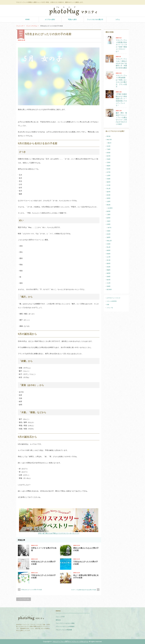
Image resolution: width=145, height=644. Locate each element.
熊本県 (108, 279)
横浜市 (109, 143)
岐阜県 (108, 217)
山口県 (108, 257)
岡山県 (108, 247)
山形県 (108, 175)
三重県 (108, 214)
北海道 (108, 162)
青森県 (108, 165)
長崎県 (108, 276)
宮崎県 (108, 286)
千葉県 (108, 149)
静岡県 (108, 211)
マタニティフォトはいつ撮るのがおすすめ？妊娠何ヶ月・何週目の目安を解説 (121, 63)
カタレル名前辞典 (112, 301)
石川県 (108, 185)
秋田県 (108, 169)
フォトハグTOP (60, 616)
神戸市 (109, 227)
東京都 (108, 136)
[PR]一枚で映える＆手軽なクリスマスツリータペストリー (58, 533)
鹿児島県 (109, 289)
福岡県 (108, 273)
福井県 (108, 191)
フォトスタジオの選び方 (95, 19)
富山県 (108, 188)
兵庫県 (108, 224)
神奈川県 (109, 139)
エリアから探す (50, 19)
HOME (27, 19)
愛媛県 (108, 270)
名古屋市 (110, 208)
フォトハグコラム (31, 26)
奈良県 (108, 234)
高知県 (108, 266)
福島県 (108, 182)
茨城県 (108, 159)
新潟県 (108, 195)
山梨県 (108, 201)
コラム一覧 (110, 307)
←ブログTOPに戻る (23, 599)
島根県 (108, 253)
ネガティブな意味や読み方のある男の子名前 (83, 589)
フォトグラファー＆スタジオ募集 (65, 623)
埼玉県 (108, 146)
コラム (117, 19)
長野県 (108, 198)
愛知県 (108, 204)
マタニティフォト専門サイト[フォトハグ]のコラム (70, 641)
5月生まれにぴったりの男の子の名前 (31, 589)
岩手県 (108, 172)
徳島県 (108, 263)
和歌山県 (109, 240)
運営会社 (58, 620)
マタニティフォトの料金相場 (64, 629)
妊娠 (108, 304)
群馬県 (108, 152)
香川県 (108, 260)
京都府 (108, 231)
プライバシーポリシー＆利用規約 (65, 626)
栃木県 (108, 156)
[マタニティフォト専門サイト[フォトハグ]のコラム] (73, 14)
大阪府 (108, 221)
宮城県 (108, 178)
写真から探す (72, 19)
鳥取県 (108, 250)
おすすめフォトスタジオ (113, 298)
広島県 (108, 244)
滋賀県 (108, 237)
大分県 (108, 283)
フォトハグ (19, 26)
